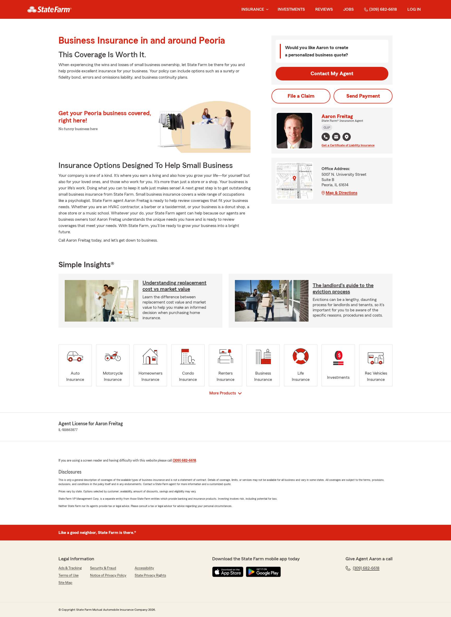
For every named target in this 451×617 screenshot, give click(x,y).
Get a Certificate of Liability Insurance (348, 145)
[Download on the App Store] (228, 572)
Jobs (348, 9)
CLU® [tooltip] (327, 127)
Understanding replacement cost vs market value (174, 286)
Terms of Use (68, 575)
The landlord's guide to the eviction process (343, 288)
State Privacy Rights (150, 575)
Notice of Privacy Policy (108, 575)
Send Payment (363, 96)
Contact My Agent (332, 73)
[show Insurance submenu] (266, 9)
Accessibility (144, 568)
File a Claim (301, 96)
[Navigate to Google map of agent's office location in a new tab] (346, 137)
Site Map (65, 583)
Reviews (324, 9)
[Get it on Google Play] (263, 572)
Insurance (252, 9)
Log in (414, 9)
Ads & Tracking (70, 568)
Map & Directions (341, 193)
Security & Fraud (103, 568)
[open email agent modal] (336, 137)
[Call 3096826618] (326, 137)
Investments (291, 9)
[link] (49, 9)
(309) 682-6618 (383, 9)
